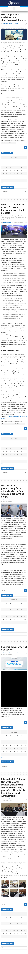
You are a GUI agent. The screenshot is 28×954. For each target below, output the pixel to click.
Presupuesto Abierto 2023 (13, 423)
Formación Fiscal (9, 421)
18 (6, 173)
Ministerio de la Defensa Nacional (11, 798)
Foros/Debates (21, 378)
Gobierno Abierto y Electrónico (12, 140)
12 (10, 170)
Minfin (3, 423)
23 (25, 173)
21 (17, 173)
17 (3, 173)
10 (3, 170)
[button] (14, 8)
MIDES (22, 140)
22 (21, 173)
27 (14, 177)
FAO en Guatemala (18, 320)
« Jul (2, 182)
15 (21, 170)
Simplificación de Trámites (8, 142)
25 (6, 177)
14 (17, 170)
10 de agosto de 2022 (18, 222)
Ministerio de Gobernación (9, 499)
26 (10, 177)
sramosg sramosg (7, 222)
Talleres (23, 423)
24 (3, 177)
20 (14, 173)
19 (10, 173)
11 (6, 170)
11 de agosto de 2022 (7, 25)
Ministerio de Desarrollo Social (10, 23)
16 (25, 170)
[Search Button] (25, 147)
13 (14, 170)
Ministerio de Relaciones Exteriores (11, 652)
